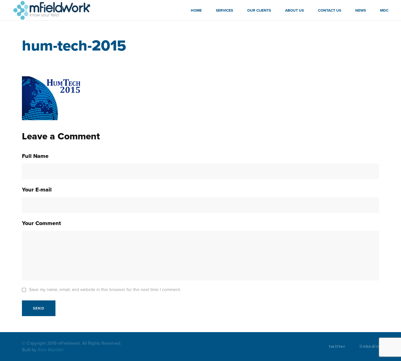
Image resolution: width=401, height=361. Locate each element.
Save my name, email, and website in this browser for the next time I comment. (105, 289)
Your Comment (41, 223)
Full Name (35, 156)
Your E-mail (37, 189)
